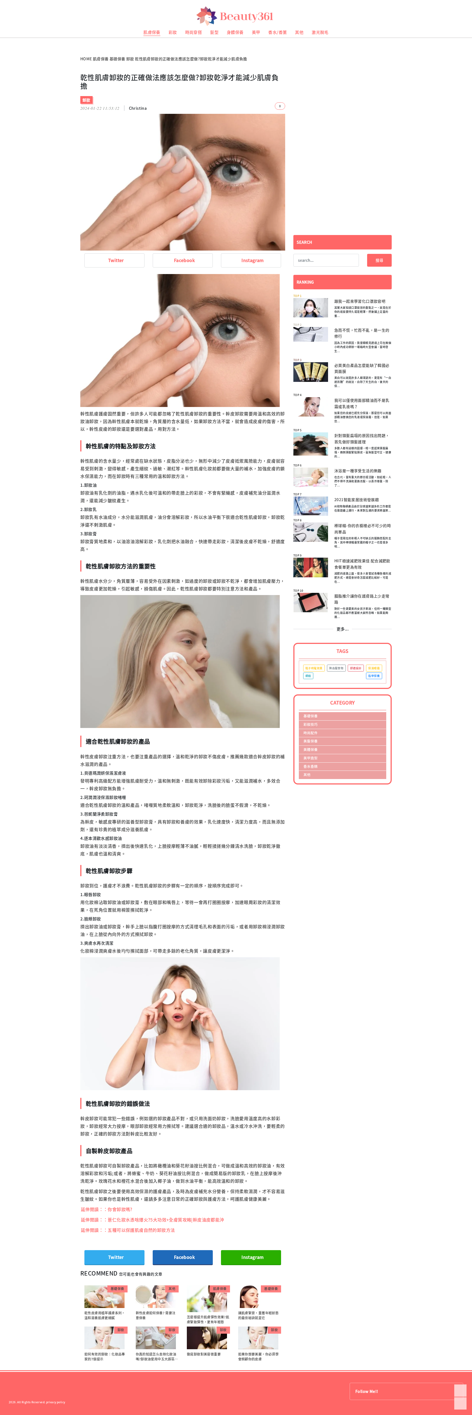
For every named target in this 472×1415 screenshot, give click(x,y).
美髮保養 (310, 741)
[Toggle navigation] (461, 16)
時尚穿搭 (193, 32)
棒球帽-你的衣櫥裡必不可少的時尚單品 (362, 528)
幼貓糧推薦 (7, 40)
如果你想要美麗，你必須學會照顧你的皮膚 (258, 1357)
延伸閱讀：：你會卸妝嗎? (106, 1209)
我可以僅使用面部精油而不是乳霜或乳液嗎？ (362, 403)
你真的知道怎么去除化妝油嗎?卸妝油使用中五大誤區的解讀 (157, 1359)
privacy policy (55, 1402)
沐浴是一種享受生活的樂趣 (358, 470)
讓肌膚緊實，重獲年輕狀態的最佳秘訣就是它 (258, 1315)
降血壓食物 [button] (336, 668)
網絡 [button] (308, 676)
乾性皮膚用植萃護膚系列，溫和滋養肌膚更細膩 (104, 1315)
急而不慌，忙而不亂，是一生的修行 (362, 333)
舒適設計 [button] (356, 668)
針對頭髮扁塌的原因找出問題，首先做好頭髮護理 (362, 438)
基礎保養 (117, 58)
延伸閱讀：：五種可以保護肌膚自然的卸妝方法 (128, 1230)
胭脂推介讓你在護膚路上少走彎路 (362, 599)
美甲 (256, 32)
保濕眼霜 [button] (374, 668)
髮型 (214, 32)
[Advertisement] (342, 111)
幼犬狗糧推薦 (8, 44)
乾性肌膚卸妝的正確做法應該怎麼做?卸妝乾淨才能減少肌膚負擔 (191, 58)
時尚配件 (310, 732)
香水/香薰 (277, 32)
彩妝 (173, 32)
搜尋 (379, 260)
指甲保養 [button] (374, 676)
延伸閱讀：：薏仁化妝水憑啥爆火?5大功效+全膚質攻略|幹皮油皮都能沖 (152, 1219)
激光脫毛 (320, 32)
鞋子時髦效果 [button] (313, 668)
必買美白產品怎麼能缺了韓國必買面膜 (362, 368)
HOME (86, 58)
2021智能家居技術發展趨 (356, 499)
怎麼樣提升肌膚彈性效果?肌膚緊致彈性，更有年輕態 (208, 1319)
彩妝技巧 (310, 724)
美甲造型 (310, 757)
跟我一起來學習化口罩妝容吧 (359, 301)
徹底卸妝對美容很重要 (204, 1354)
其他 (299, 32)
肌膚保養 (151, 32)
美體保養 (310, 749)
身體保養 (235, 32)
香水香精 (310, 766)
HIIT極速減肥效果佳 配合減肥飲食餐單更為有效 (362, 563)
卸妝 (130, 58)
